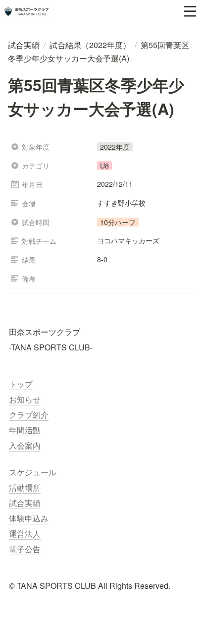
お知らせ (25, 399)
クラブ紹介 (29, 414)
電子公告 (25, 549)
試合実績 (25, 503)
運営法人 (25, 533)
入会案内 (25, 445)
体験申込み (29, 518)
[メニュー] (190, 11)
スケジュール (32, 472)
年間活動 (25, 430)
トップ (21, 384)
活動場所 (25, 487)
